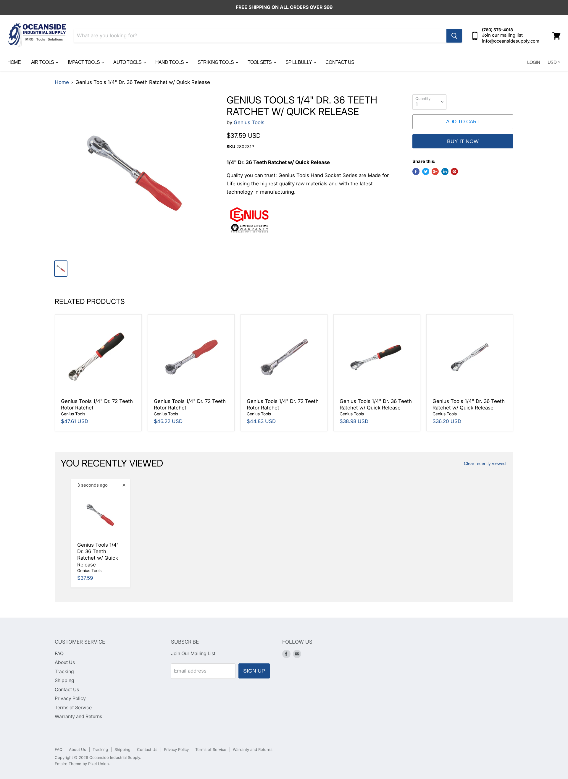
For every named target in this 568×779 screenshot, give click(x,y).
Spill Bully (299, 62)
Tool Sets (260, 62)
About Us (65, 662)
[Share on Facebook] (415, 171)
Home (14, 62)
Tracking (64, 671)
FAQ (59, 653)
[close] (124, 485)
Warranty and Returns (78, 716)
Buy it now (463, 141)
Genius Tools (249, 122)
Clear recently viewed (485, 463)
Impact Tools (84, 62)
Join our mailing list (502, 35)
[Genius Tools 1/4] (135, 174)
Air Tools (43, 62)
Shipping (64, 680)
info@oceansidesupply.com (510, 41)
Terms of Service (73, 707)
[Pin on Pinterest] (454, 171)
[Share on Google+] (435, 171)
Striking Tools (216, 62)
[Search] (454, 36)
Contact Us (339, 62)
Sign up (254, 671)
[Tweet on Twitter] (425, 171)
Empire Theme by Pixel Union (82, 763)
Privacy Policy (70, 698)
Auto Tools (127, 62)
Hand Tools (170, 62)
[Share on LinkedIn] (444, 171)
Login (533, 62)
